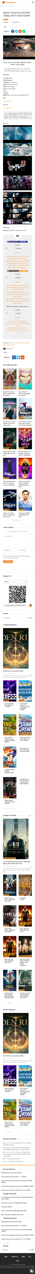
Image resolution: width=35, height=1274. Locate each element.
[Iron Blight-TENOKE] (25, 885)
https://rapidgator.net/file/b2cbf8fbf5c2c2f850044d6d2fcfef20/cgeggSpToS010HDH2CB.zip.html (17, 301)
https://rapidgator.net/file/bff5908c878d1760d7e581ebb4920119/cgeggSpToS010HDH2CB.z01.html (17, 288)
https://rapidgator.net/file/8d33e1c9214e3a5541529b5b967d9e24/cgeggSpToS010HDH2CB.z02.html (17, 294)
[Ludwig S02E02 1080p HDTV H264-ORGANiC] (9, 787)
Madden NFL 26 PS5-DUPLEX (16, 1161)
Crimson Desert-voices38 (13, 1158)
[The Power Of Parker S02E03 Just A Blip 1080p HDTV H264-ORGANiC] (9, 408)
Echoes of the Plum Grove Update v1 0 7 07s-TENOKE (15, 1190)
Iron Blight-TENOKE (6, 1207)
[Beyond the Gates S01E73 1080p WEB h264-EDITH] (9, 378)
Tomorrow (17, 343)
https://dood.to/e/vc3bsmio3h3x (17, 328)
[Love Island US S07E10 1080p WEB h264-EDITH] (25, 378)
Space (11, 343)
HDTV (4, 345)
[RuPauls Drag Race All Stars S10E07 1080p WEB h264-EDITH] (25, 468)
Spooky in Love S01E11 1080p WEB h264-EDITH (14, 1203)
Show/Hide (8, 101)
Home (5, 1256)
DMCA (23, 1256)
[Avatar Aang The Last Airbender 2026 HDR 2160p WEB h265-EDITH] (9, 980)
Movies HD (21, 925)
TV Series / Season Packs (9, 858)
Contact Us (14, 1256)
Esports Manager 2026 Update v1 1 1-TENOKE (13, 1176)
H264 (8, 345)
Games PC (6, 667)
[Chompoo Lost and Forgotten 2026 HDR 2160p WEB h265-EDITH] (25, 980)
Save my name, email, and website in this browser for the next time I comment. (16, 557)
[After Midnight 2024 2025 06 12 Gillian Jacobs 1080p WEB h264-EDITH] (9, 468)
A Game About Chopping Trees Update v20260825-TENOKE (17, 1186)
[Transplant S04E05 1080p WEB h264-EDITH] (25, 500)
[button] (32, 1271)
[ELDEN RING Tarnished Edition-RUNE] (16, 648)
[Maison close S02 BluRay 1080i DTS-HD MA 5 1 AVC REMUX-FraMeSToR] (25, 946)
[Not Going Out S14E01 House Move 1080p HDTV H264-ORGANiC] (25, 408)
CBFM (12, 345)
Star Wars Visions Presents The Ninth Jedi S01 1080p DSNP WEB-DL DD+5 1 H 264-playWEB (17, 1154)
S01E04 (22, 343)
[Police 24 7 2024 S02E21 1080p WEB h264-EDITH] (9, 500)
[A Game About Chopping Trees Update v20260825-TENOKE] (9, 724)
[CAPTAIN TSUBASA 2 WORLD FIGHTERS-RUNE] (9, 757)
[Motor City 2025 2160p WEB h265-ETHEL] (25, 916)
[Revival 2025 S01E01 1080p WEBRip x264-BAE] (9, 438)
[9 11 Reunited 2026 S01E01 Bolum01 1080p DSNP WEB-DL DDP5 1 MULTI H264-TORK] (16, 839)
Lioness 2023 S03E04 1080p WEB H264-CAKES (14, 1210)
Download (17, 253)
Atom (17, 1260)
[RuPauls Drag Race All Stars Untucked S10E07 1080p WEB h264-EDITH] (25, 438)
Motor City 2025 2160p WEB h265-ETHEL (12, 1214)
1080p (28, 343)
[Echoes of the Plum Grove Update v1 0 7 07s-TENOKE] (25, 724)
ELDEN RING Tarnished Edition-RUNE (13, 671)
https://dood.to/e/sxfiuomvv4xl (17, 321)
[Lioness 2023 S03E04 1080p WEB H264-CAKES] (9, 916)
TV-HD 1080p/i (10, 348)
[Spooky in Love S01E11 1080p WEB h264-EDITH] (9, 885)
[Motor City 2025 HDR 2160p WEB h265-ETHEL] (9, 946)
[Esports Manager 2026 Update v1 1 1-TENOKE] (9, 691)
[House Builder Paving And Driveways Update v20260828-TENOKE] (25, 691)
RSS (30, 1256)
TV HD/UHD (6, 19)
